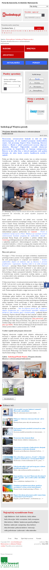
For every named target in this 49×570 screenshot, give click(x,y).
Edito (43, 544)
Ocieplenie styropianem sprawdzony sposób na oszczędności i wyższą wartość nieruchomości (28, 486)
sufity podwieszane (37, 318)
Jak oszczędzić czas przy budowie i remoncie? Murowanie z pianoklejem (27, 410)
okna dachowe (31, 525)
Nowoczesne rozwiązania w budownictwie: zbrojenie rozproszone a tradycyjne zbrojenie (29, 448)
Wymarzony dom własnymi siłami (24, 438)
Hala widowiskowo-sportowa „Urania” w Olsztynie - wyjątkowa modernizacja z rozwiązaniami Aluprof (30, 457)
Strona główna (10, 39)
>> (39, 413)
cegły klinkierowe (9, 516)
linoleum (7, 525)
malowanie (14, 525)
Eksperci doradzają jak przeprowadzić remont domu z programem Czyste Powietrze (30, 495)
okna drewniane (9, 528)
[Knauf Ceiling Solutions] (37, 112)
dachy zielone (31, 516)
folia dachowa (8, 522)
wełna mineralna (31, 530)
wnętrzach (34, 232)
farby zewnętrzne (33, 519)
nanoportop (22, 525)
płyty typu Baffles (7, 325)
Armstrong (5, 240)
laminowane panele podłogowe (29, 522)
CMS (46, 544)
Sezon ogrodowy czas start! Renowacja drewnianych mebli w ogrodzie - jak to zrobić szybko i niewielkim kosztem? (30, 477)
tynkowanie (21, 530)
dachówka (23, 516)
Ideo (47, 542)
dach (17, 516)
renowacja (31, 528)
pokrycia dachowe (21, 528)
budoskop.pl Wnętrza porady (24, 39)
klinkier (16, 522)
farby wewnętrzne (21, 519)
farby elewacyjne (9, 519)
